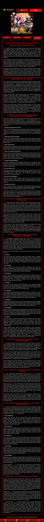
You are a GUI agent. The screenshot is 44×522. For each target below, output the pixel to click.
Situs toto (36, 225)
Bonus (6, 521)
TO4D (4, 48)
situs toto (31, 95)
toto (37, 53)
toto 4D (32, 49)
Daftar (16, 521)
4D (26, 62)
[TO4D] (8, 11)
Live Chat (38, 521)
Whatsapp (27, 521)
